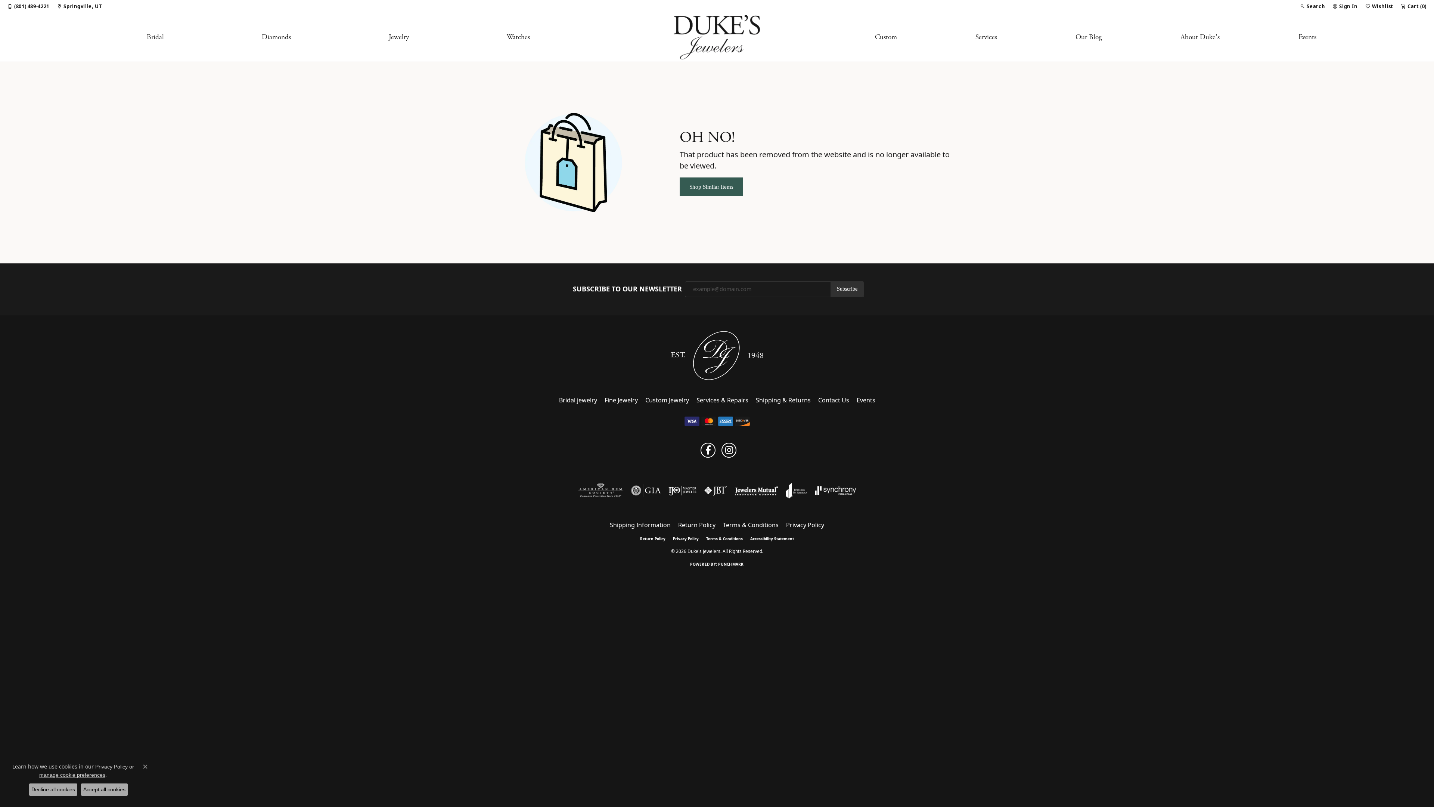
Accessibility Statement (772, 539)
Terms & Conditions (751, 525)
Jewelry (399, 37)
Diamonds (276, 37)
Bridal (155, 37)
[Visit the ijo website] (682, 490)
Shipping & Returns (783, 400)
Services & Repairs (722, 400)
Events (1307, 37)
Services (986, 37)
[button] (1312, 6)
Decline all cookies (53, 789)
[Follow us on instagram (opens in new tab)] (728, 450)
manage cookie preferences (72, 775)
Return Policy (697, 525)
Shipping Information (640, 525)
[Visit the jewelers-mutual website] (756, 490)
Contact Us (833, 400)
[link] (28, 6)
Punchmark (731, 564)
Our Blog (1089, 37)
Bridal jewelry (578, 400)
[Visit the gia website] (646, 490)
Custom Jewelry (667, 400)
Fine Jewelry (621, 400)
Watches (518, 37)
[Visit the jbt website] (716, 490)
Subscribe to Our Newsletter (627, 289)
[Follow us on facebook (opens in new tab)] (708, 450)
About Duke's (1200, 37)
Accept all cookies (104, 789)
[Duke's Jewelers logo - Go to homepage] (717, 37)
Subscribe (847, 289)
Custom (886, 37)
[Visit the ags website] (601, 490)
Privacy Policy (805, 525)
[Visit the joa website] (796, 490)
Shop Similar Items (711, 186)
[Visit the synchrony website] (835, 490)
